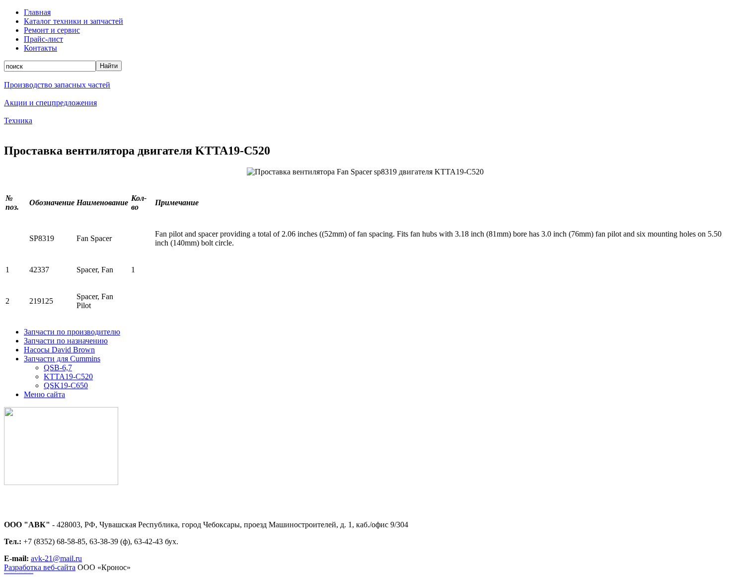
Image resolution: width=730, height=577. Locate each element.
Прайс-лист (43, 39)
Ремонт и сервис (52, 30)
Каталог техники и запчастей (73, 21)
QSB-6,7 (58, 367)
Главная (37, 12)
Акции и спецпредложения (50, 102)
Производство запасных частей (57, 85)
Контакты (40, 48)
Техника (18, 120)
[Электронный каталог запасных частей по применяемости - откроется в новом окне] (61, 482)
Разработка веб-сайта (39, 567)
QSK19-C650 (66, 385)
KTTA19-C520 (68, 376)
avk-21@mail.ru (56, 558)
